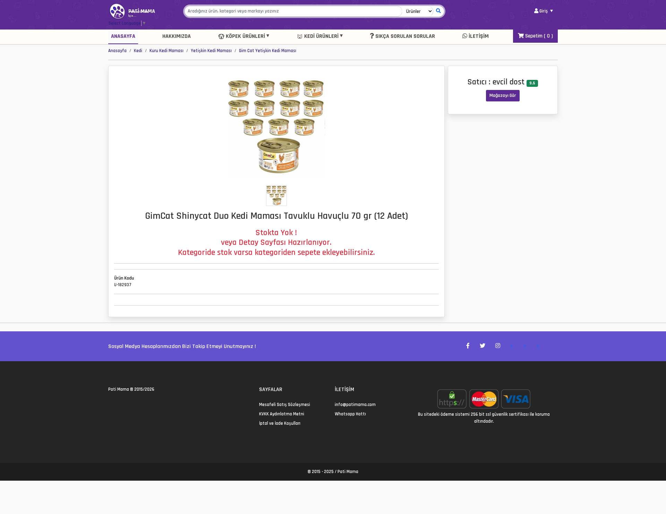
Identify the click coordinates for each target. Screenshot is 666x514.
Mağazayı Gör (502, 95)
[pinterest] (135, 404)
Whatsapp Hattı (350, 414)
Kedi (138, 50)
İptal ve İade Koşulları (279, 423)
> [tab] (511, 346)
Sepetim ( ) (538, 36)
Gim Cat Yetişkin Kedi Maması (267, 50)
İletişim (478, 36)
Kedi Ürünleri (321, 36)
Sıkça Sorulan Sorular (404, 36)
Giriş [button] (543, 11)
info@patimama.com (355, 404)
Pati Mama (118, 389)
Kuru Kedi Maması (166, 50)
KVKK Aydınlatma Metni (281, 414)
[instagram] (127, 404)
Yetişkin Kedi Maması (211, 50)
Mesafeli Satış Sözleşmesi (284, 404)
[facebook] (119, 404)
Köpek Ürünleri (244, 36)
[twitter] (110, 404)
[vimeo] (144, 404)
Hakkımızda (176, 36)
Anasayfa (123, 36)
